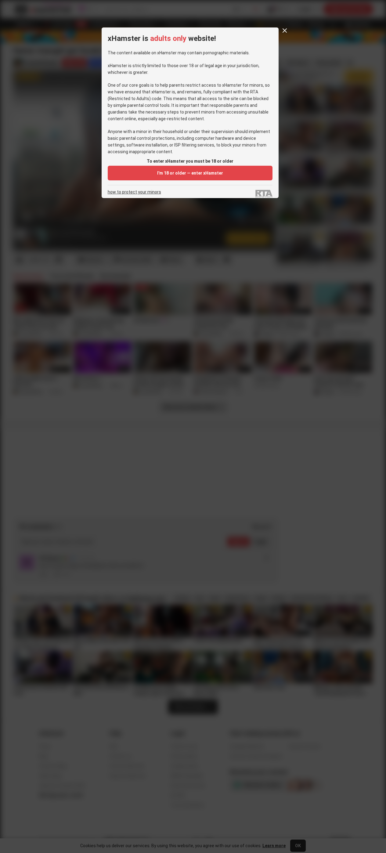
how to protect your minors (134, 192)
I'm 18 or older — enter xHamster (190, 173)
